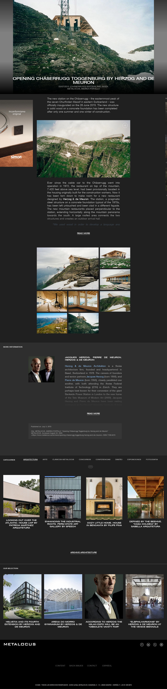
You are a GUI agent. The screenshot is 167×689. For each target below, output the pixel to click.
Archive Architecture (83, 552)
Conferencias (103, 459)
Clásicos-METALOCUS (63, 459)
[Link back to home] (19, 644)
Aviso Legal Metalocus (78, 685)
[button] (7, 513)
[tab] (30, 459)
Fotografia (152, 459)
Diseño (118, 459)
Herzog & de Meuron (75, 199)
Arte (45, 459)
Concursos (85, 459)
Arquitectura (30, 459)
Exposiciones (134, 459)
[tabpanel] (83, 513)
